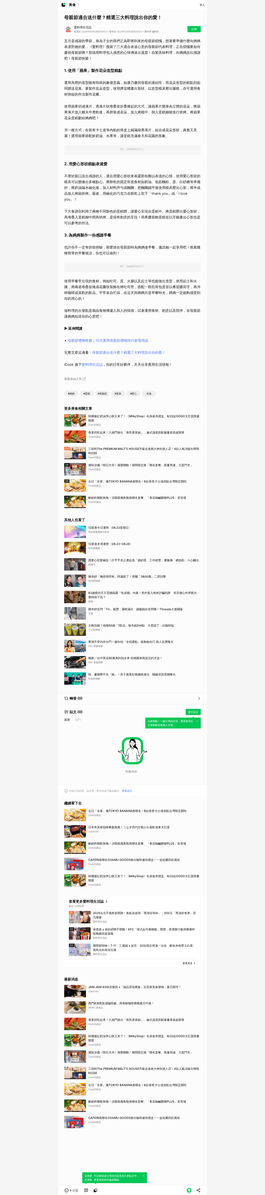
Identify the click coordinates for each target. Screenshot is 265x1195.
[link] (86, 1190)
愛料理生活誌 (92, 364)
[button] (72, 1190)
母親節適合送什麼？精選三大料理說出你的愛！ (128, 352)
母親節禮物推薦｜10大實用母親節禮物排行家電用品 (108, 340)
